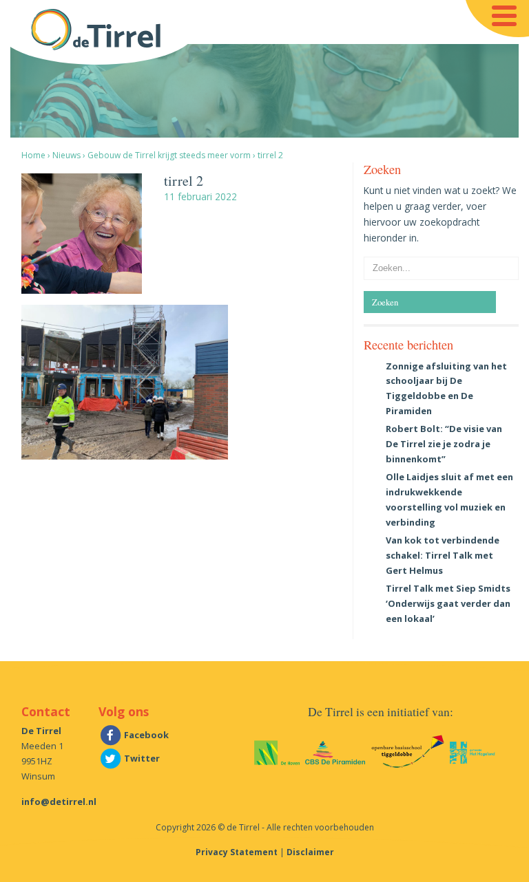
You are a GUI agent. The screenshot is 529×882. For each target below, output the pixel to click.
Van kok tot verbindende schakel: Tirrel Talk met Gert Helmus (442, 555)
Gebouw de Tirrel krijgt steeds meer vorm (169, 155)
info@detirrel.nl (58, 801)
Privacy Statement (237, 852)
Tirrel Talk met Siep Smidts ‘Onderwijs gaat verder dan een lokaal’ (448, 603)
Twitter (141, 758)
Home (33, 155)
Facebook (145, 735)
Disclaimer (310, 852)
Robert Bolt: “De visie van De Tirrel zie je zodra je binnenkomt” (444, 443)
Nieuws (66, 155)
